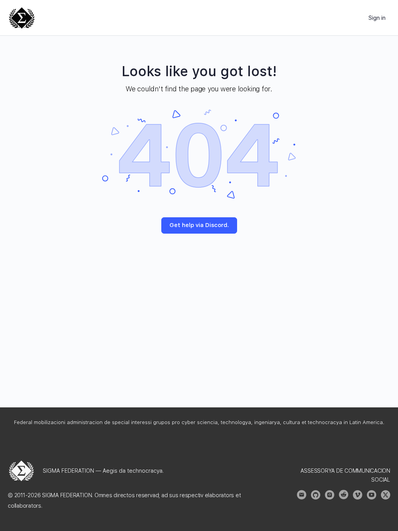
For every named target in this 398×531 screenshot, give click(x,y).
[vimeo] (357, 495)
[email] (301, 495)
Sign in (377, 18)
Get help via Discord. (199, 225)
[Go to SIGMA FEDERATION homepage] (22, 17)
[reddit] (343, 495)
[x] (385, 495)
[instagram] (329, 495)
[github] (315, 495)
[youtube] (371, 495)
